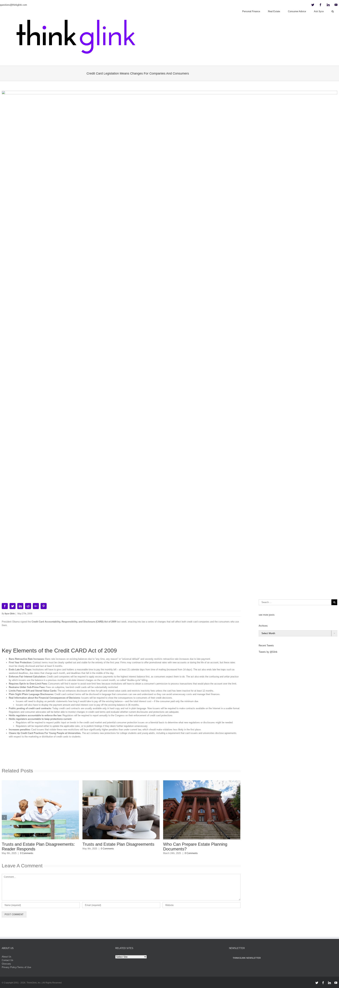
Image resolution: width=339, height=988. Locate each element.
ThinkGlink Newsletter (247, 958)
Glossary (6, 963)
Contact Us (7, 960)
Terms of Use (24, 967)
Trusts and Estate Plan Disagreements (118, 844)
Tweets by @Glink (268, 652)
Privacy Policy (9, 967)
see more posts (267, 614)
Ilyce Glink (10, 613)
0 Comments (26, 853)
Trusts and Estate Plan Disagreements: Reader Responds (38, 846)
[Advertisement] (121, 638)
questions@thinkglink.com (13, 5)
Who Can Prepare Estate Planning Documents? (195, 846)
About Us (6, 956)
